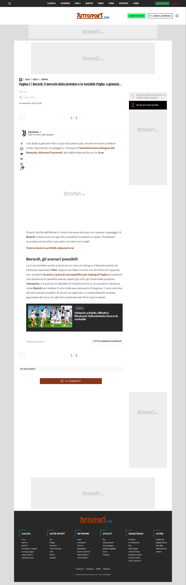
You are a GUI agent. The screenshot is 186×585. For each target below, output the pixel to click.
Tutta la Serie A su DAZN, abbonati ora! (50, 248)
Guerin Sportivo (83, 552)
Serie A (77, 3)
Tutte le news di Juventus (107, 341)
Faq (129, 545)
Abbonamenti (108, 542)
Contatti (131, 539)
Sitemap (106, 555)
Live (176, 3)
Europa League (28, 552)
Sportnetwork (83, 555)
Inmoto (80, 545)
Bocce (52, 555)
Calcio (27, 79)
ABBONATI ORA (136, 16)
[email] (21, 158)
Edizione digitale (109, 548)
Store (105, 552)
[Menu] (9, 3)
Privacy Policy (134, 558)
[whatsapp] (21, 148)
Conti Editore (82, 558)
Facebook (80, 569)
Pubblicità (160, 539)
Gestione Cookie (135, 555)
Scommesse (123, 3)
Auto (79, 539)
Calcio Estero (27, 555)
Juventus (89, 3)
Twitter (98, 569)
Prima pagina (108, 545)
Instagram (90, 569)
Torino (101, 3)
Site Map (159, 545)
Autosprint (81, 542)
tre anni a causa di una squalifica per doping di (75, 274)
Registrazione (161, 542)
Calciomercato (28, 558)
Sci (51, 539)
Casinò (136, 3)
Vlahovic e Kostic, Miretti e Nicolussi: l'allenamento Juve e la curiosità (96, 316)
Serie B (25, 545)
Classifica (51, 3)
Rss (104, 539)
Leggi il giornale (162, 16)
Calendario (65, 3)
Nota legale (133, 548)
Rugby (52, 542)
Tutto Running (55, 548)
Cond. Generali (134, 561)
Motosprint (81, 548)
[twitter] (21, 153)
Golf (51, 552)
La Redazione (133, 542)
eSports (53, 558)
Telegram (106, 569)
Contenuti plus (162, 3)
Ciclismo (53, 545)
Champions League (29, 548)
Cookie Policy (134, 552)
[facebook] (21, 143)
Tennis (111, 3)
